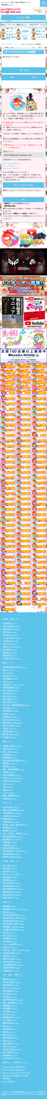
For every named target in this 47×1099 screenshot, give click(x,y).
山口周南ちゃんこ (10, 1011)
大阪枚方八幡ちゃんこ (12, 953)
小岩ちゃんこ (8, 784)
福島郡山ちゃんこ (10, 652)
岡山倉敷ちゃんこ (10, 1029)
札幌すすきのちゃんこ (12, 646)
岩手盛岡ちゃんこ (10, 649)
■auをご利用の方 (9, 166)
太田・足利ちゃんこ (11, 751)
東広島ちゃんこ (9, 1032)
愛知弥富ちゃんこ (10, 818)
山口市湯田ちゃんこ (11, 1052)
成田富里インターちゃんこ (14, 684)
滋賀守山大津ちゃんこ (12, 958)
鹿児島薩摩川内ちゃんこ (13, 999)
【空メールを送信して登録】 (23, 185)
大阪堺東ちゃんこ (10, 941)
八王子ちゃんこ (9, 792)
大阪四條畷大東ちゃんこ (13, 964)
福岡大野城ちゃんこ (11, 1023)
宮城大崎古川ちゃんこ (12, 629)
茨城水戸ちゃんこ (10, 675)
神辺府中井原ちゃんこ (12, 1049)
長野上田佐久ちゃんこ (12, 894)
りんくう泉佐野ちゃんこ (13, 944)
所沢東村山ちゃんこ (11, 748)
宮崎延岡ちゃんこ (10, 1055)
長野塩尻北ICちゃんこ (12, 891)
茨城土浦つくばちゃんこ (13, 722)
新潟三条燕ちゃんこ (11, 897)
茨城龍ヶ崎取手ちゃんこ (13, 746)
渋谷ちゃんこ (8, 786)
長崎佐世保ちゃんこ (11, 985)
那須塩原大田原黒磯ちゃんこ (14, 760)
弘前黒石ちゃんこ (10, 635)
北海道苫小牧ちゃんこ (12, 658)
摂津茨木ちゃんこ (10, 956)
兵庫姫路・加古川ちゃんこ (14, 926)
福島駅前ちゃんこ (10, 655)
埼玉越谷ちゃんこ (10, 737)
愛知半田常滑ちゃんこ (12, 848)
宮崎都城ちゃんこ (10, 1005)
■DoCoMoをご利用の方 (11, 163)
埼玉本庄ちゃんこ (10, 708)
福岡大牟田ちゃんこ (11, 1043)
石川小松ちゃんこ (10, 865)
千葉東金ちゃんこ (10, 716)
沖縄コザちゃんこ (10, 1046)
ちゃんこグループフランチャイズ (16, 1072)
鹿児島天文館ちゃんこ (12, 982)
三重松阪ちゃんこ (10, 842)
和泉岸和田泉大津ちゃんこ (14, 920)
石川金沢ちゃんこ (10, 871)
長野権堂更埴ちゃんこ (12, 886)
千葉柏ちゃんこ (9, 772)
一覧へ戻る (23, 70)
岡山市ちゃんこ (9, 1040)
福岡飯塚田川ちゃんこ (12, 1017)
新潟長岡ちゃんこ (10, 877)
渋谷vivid (6, 1078)
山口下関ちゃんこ (10, 1020)
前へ (13, 77)
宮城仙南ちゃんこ (10, 623)
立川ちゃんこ (8, 672)
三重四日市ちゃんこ (11, 821)
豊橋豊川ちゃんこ (10, 830)
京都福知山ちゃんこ (11, 970)
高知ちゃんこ (8, 1026)
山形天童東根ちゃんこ (12, 626)
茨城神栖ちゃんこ (10, 757)
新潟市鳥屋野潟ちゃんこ (13, 888)
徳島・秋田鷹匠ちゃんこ (13, 1002)
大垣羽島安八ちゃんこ (12, 813)
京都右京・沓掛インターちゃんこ (16, 950)
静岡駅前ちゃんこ (10, 827)
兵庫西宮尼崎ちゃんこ (12, 967)
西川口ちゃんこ (9, 670)
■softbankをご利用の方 (11, 168)
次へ (34, 77)
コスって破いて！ (10, 1081)
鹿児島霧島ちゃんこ (11, 991)
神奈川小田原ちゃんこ (12, 725)
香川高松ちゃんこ (10, 993)
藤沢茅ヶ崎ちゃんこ (11, 734)
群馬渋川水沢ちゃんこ (12, 719)
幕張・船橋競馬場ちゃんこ (14, 769)
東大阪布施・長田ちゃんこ (14, 923)
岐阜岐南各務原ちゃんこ (13, 836)
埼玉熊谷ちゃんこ (10, 693)
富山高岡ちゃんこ (10, 868)
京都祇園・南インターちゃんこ (15, 909)
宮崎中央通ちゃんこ (11, 1037)
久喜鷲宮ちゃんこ (10, 754)
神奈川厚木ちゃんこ (11, 702)
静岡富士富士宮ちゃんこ (13, 856)
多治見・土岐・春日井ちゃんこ (15, 824)
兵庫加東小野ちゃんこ (12, 961)
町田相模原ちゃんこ (11, 699)
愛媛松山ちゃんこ (10, 979)
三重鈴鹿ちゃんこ (10, 845)
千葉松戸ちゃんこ (10, 728)
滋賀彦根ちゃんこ (10, 906)
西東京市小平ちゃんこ (12, 781)
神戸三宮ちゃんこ (10, 935)
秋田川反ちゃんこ (10, 632)
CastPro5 (42, 1094)
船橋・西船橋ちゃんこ (12, 795)
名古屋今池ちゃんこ (11, 807)
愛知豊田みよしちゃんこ (13, 839)
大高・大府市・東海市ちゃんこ (15, 833)
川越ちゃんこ (8, 681)
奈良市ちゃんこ (9, 932)
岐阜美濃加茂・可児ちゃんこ (14, 851)
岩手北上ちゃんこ (10, 643)
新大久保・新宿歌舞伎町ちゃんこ (16, 705)
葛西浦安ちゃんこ (10, 763)
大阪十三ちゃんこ (10, 947)
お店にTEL (24, 17)
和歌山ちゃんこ (9, 912)
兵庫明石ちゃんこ (10, 938)
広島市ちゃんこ (9, 1014)
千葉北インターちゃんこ (13, 778)
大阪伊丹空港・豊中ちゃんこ (14, 918)
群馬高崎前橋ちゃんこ (12, 687)
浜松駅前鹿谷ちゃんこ (12, 854)
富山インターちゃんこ (12, 874)
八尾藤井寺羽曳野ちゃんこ (14, 929)
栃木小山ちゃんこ (10, 696)
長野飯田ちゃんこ (10, 880)
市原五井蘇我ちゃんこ (12, 775)
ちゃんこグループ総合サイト (14, 1066)
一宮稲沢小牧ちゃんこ (12, 816)
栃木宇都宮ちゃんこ (11, 690)
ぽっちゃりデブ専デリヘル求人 (15, 1075)
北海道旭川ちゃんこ (11, 641)
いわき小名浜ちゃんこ (12, 638)
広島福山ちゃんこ (10, 996)
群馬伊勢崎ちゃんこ (11, 731)
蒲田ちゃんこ (8, 789)
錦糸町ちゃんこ (9, 714)
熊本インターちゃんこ (12, 988)
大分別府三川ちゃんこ (12, 1058)
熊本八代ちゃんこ (10, 1034)
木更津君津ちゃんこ (11, 710)
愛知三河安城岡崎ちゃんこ (14, 810)
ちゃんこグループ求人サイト (14, 1069)
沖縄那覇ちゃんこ (10, 1008)
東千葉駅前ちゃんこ (11, 678)
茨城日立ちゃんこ (10, 798)
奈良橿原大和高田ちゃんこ (14, 915)
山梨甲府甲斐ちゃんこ (12, 883)
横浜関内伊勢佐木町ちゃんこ (14, 667)
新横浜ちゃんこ (9, 766)
